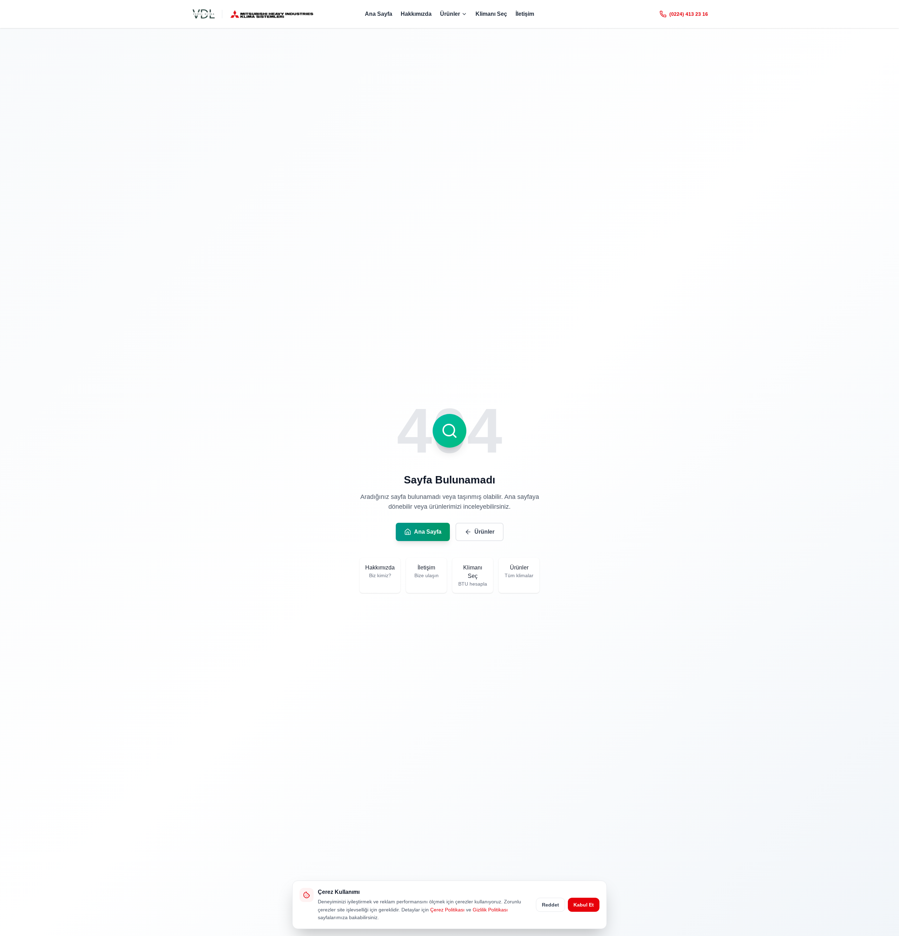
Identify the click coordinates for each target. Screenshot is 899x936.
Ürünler (450, 14)
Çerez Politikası (447, 909)
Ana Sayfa (378, 14)
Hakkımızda (416, 14)
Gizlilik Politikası (490, 909)
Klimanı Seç (491, 14)
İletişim (525, 14)
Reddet (550, 905)
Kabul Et (583, 905)
